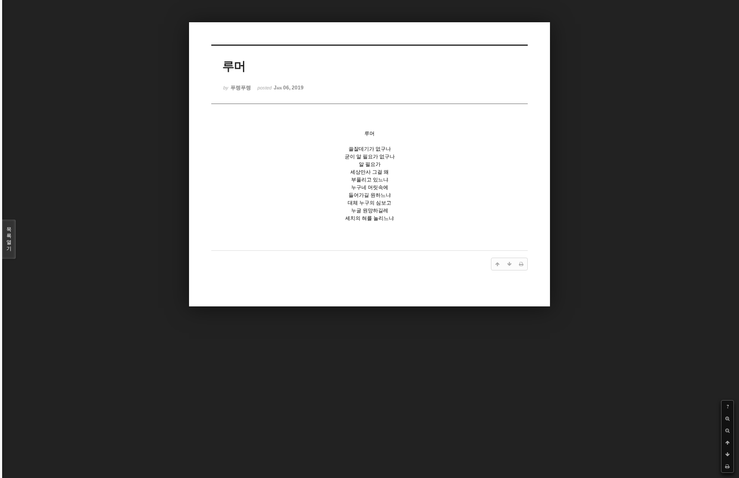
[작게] (727, 430)
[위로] (727, 442)
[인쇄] (727, 466)
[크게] (727, 419)
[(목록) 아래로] (727, 454)
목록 (9, 239)
